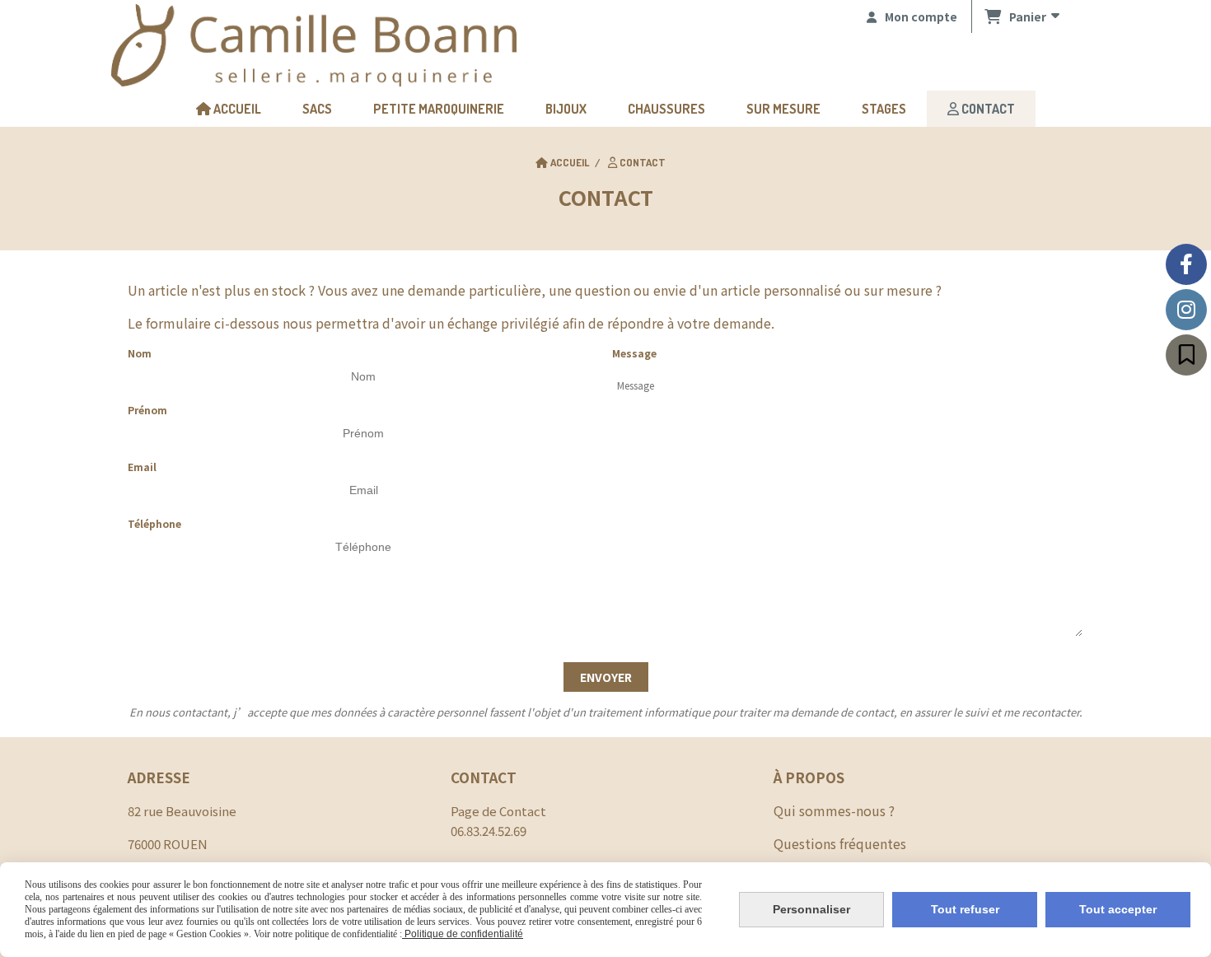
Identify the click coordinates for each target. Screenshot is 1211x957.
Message (634, 353)
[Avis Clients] (1186, 355)
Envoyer (606, 677)
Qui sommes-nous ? (834, 810)
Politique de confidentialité (462, 934)
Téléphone (154, 523)
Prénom (147, 410)
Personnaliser (811, 909)
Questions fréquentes (840, 843)
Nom (140, 353)
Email (142, 467)
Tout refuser (965, 909)
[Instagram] (1186, 309)
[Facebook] (1186, 264)
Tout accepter (1118, 909)
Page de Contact (498, 810)
